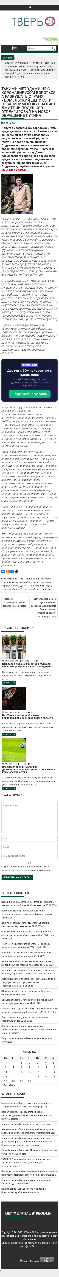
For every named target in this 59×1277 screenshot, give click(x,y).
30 (29, 1081)
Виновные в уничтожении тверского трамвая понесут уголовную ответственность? (25, 1162)
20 (5, 1076)
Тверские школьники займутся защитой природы (27, 1038)
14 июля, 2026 (11, 712)
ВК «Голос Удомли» (14, 169)
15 (21, 1072)
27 (5, 1081)
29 (21, 1081)
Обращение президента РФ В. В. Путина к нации (26, 585)
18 (46, 1072)
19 (53, 1072)
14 (13, 1072)
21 (13, 1076)
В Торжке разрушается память (35, 1124)
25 (46, 1076)
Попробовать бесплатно (29, 394)
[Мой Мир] (12, 571)
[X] (16, 571)
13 (5, 1072)
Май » (12, 1085)
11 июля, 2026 (11, 764)
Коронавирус (47, 582)
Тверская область (10, 589)
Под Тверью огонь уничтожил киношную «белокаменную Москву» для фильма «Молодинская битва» (28, 1029)
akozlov (23, 712)
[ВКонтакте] (3, 571)
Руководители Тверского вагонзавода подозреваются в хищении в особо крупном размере (26, 1115)
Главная (9, 63)
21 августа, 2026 (12, 661)
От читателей (22, 63)
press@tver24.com (29, 1246)
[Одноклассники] (8, 571)
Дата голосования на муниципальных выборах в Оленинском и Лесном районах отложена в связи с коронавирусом (43, 608)
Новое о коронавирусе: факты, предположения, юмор (14, 602)
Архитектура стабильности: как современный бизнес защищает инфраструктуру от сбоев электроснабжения (28, 982)
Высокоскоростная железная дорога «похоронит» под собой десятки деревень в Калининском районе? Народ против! (28, 1141)
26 (53, 1076)
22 (21, 1076)
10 (37, 1067)
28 (13, 1081)
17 (37, 1072)
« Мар (4, 1085)
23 (29, 1076)
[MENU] (14, 48)
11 (46, 1067)
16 (29, 1072)
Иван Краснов (28, 661)
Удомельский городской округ (37, 589)
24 (37, 1076)
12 (53, 1067)
